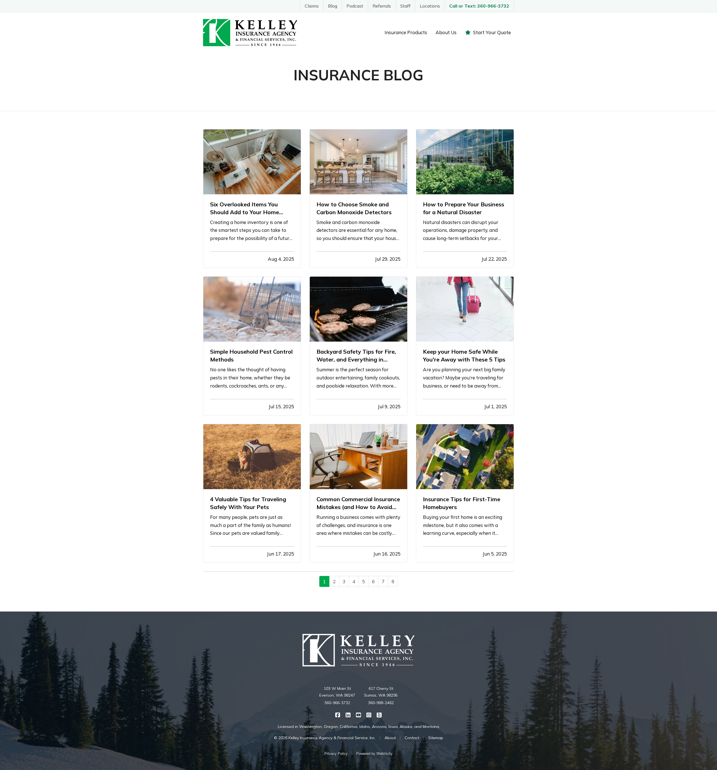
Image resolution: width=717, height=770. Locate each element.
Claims (312, 6)
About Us (446, 32)
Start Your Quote (492, 32)
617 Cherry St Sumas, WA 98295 (381, 692)
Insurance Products (406, 32)
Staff (405, 6)
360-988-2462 (381, 702)
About (390, 737)
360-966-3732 (337, 702)
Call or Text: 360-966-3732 (479, 6)
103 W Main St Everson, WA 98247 (337, 692)
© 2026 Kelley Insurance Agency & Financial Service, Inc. (325, 737)
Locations (430, 6)
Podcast (354, 6)
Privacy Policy (336, 753)
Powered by (374, 753)
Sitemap (435, 737)
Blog (332, 6)
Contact (412, 737)
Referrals (382, 6)
